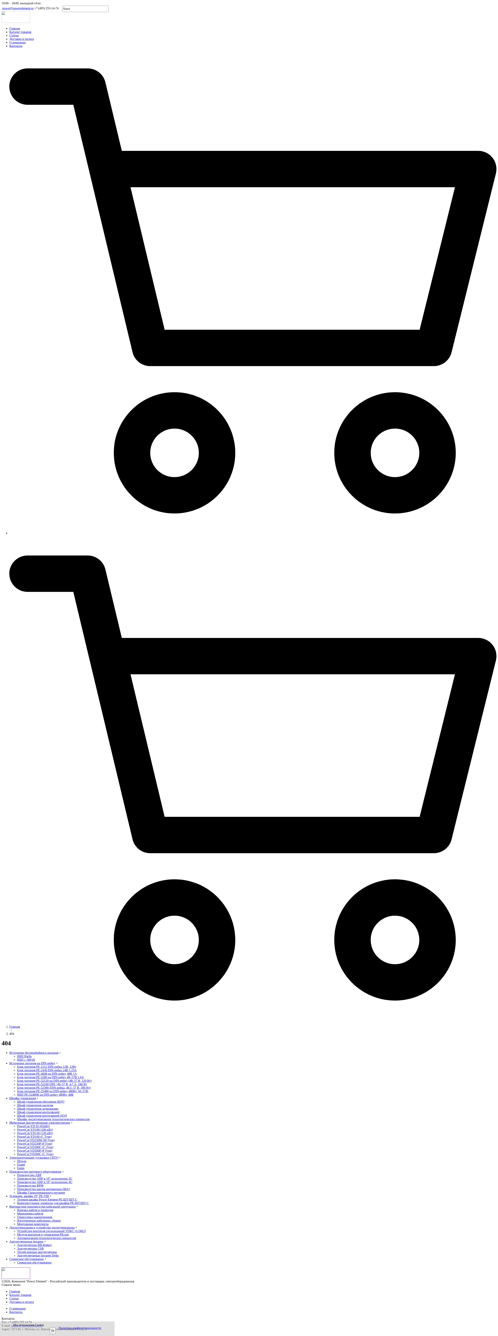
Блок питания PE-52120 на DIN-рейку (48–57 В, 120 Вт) (54, 1080)
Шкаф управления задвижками (37, 1108)
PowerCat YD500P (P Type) (34, 1150)
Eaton (20, 1168)
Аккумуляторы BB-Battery (34, 1245)
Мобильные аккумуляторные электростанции (39, 1122)
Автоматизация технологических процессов (46, 1238)
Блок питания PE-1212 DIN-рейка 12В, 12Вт (46, 1066)
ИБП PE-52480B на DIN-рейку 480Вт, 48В (45, 1094)
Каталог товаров (20, 32)
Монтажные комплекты (33, 1224)
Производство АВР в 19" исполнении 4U (44, 1182)
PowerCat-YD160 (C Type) (34, 1136)
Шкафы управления (22, 1098)
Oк (52, 1330)
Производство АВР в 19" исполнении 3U (44, 1178)
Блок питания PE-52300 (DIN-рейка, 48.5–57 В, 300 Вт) (54, 1087)
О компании (17, 42)
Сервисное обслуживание (26, 1259)
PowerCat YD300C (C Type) (35, 1147)
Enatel (21, 1164)
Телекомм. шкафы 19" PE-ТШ (29, 1196)
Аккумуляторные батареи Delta (38, 1255)
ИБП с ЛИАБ (26, 1059)
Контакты (15, 46)
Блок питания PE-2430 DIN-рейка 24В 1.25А (47, 1070)
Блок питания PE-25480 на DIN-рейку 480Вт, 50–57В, (53, 1091)
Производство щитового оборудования (35, 1171)
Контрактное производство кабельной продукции (42, 1206)
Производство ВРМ (30, 1185)
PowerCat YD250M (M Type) (35, 1140)
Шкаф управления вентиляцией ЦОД (42, 1115)
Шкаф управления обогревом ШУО (40, 1101)
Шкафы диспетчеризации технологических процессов (53, 1119)
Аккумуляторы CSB (30, 1248)
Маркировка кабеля (30, 1213)
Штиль (21, 1161)
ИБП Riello (24, 1056)
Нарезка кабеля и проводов (35, 1210)
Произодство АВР (29, 1175)
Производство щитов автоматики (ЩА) (43, 1189)
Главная (14, 28)
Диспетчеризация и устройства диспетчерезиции (42, 1227)
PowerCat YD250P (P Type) (34, 1143)
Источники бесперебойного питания (33, 1052)
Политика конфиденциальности (80, 1328)
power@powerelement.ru (17, 8)
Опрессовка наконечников (34, 1217)
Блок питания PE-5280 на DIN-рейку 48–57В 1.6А (50, 1077)
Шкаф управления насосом (35, 1105)
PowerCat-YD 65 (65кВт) (33, 1126)
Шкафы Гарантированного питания (41, 1192)
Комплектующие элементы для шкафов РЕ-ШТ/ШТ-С (53, 1203)
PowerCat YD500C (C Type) (35, 1154)
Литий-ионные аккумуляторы (37, 1252)
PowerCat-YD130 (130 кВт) (35, 1133)
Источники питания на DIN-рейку (32, 1063)
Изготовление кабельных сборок (39, 1220)
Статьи (14, 35)
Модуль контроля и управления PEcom (43, 1234)
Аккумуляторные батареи (26, 1241)
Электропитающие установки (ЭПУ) (33, 1157)
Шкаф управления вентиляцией (38, 1112)
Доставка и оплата (21, 39)
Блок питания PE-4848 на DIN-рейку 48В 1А (47, 1073)
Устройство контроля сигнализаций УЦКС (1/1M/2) (51, 1231)
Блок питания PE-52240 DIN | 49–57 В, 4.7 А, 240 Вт (52, 1084)
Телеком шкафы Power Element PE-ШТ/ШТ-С (47, 1199)
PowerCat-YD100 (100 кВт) (35, 1129)
